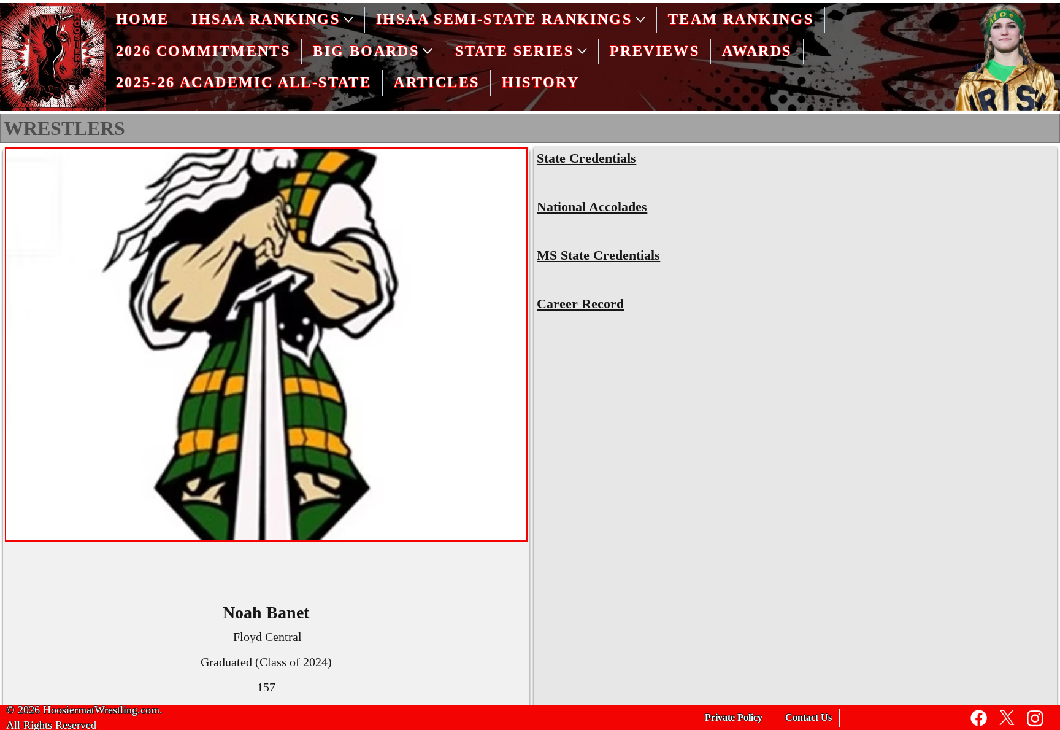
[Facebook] (978, 718)
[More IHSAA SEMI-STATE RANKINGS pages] (640, 20)
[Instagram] (1035, 718)
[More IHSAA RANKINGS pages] (348, 20)
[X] (1007, 718)
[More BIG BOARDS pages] (427, 51)
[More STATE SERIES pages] (582, 51)
